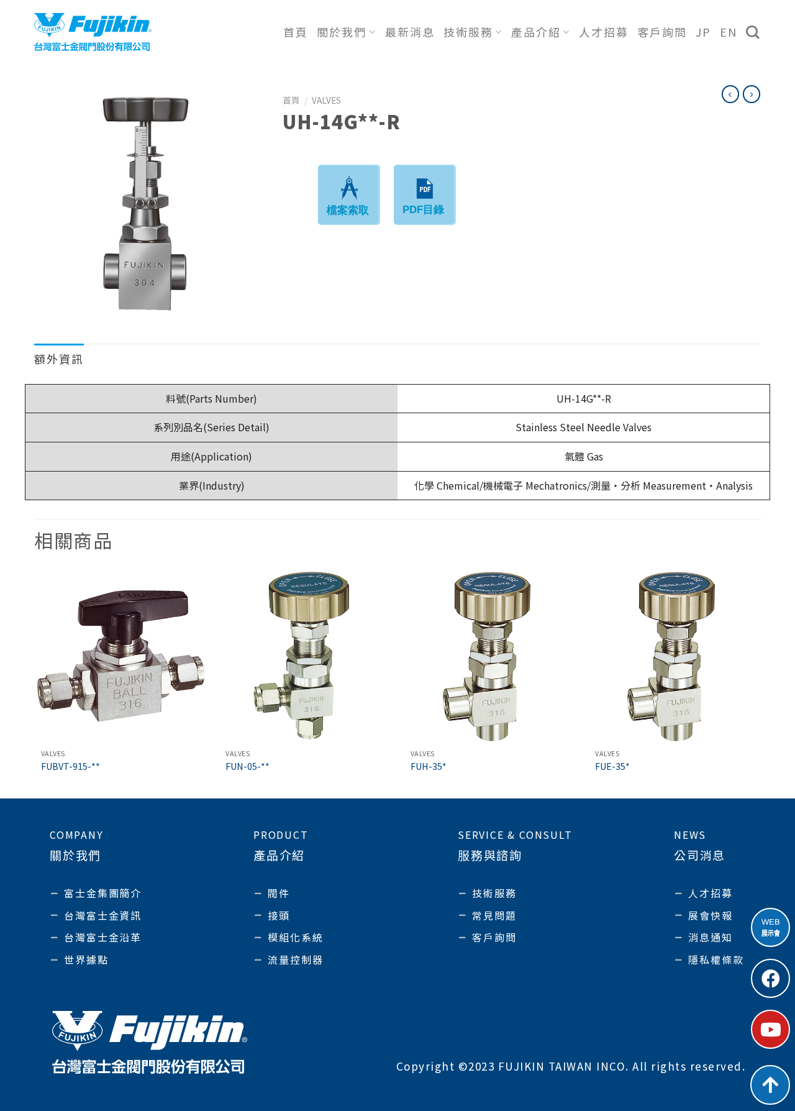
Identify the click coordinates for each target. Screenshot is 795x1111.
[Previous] (34, 683)
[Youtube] (770, 1029)
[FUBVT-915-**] (120, 656)
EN (728, 32)
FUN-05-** (247, 766)
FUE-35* (612, 766)
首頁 (295, 32)
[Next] (760, 683)
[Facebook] (770, 978)
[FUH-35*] (490, 656)
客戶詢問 (662, 32)
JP (703, 32)
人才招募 (604, 32)
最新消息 (410, 32)
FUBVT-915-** (70, 766)
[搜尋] (753, 32)
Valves (326, 100)
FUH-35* (429, 766)
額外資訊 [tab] (59, 358)
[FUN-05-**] (305, 656)
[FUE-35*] (674, 656)
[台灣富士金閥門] (93, 32)
